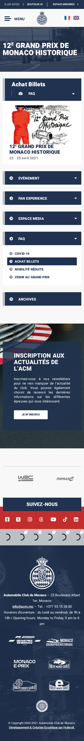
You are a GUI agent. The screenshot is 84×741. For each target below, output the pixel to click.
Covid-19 (22, 253)
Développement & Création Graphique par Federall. (42, 728)
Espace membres (65, 4)
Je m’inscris (31, 415)
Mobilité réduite (29, 269)
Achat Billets (27, 261)
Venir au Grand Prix (32, 277)
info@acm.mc (23, 606)
